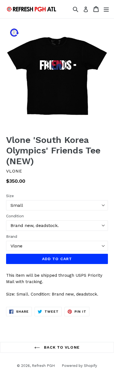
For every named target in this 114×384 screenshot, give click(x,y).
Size (10, 196)
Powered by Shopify (79, 366)
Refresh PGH (43, 366)
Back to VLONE (61, 347)
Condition (15, 216)
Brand (11, 236)
